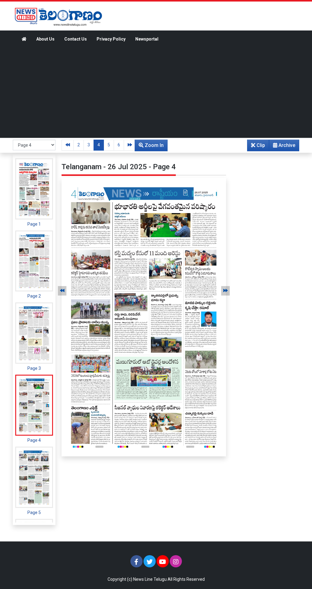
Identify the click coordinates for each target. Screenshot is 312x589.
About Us (45, 39)
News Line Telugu (150, 579)
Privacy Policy (111, 39)
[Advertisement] (156, 92)
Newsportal (146, 39)
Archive (286, 145)
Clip (260, 145)
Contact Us (75, 39)
